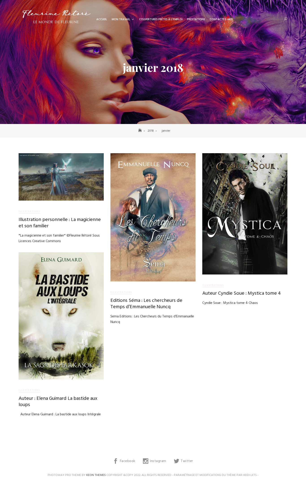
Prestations (196, 19)
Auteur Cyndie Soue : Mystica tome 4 (241, 293)
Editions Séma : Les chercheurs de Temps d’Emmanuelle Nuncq (146, 304)
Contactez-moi (221, 19)
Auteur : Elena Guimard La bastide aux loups (58, 402)
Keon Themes (96, 475)
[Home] (140, 130)
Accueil (101, 19)
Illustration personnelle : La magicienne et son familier (60, 223)
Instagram (158, 461)
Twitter (187, 461)
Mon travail (121, 19)
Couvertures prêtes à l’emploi (161, 19)
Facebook (127, 461)
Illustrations (29, 211)
